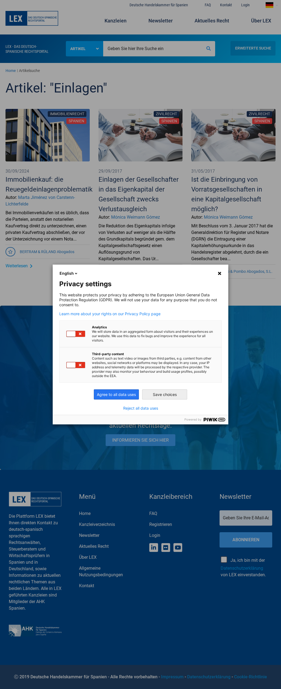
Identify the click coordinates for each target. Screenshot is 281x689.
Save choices (165, 394)
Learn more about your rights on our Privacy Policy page (110, 314)
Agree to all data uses (116, 394)
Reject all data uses (140, 408)
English (67, 273)
